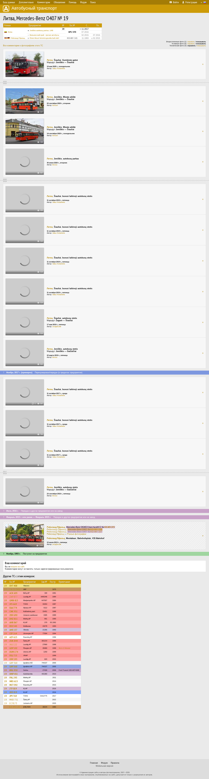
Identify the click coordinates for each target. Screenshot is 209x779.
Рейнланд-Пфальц (18, 38)
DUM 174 (13, 651)
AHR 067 (13, 622)
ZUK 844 (13, 640)
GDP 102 (13, 648)
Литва (10, 32)
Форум (104, 763)
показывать (201, 46)
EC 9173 (13, 703)
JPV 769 (13, 695)
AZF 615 (13, 637)
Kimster (55, 105)
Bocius (54, 165)
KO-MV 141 (14, 706)
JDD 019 (13, 692)
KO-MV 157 (96, 532)
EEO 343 (13, 626)
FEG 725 (13, 655)
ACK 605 (13, 593)
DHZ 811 (13, 618)
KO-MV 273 (109, 527)
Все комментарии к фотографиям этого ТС (23, 45)
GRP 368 (13, 662)
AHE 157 (13, 629)
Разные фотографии (76, 534)
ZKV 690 (13, 615)
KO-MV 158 (96, 529)
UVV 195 (13, 659)
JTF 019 (13, 688)
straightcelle (56, 326)
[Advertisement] (104, 735)
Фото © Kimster (64, 648)
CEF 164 (13, 633)
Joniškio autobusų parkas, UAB (41, 30)
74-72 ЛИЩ (15, 589)
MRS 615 (13, 681)
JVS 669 (13, 604)
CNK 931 (13, 611)
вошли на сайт (17, 566)
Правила (115, 763)
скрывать (191, 42)
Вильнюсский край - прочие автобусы (44, 35)
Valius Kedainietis (58, 68)
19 (5, 585)
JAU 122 (13, 644)
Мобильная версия (104, 766)
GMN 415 (13, 600)
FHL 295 (13, 677)
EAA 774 (13, 607)
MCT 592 (13, 684)
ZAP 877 (13, 596)
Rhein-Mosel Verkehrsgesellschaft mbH (44, 38)
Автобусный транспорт (34, 8)
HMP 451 (13, 673)
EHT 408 (13, 585)
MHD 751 (13, 699)
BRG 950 (13, 670)
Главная (94, 763)
